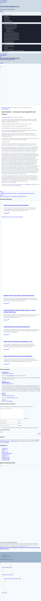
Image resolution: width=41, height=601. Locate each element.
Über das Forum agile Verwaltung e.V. (9, 46)
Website (19, 425)
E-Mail (19, 423)
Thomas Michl (5, 372)
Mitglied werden (6, 16)
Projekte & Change (5, 108)
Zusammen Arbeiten (6, 459)
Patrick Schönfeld (5, 382)
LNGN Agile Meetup (10, 397)
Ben (3, 394)
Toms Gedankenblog (11, 375)
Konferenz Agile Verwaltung (7, 453)
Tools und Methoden (6, 457)
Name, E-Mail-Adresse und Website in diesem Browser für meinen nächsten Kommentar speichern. (19, 427)
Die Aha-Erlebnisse (8, 30)
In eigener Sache (5, 452)
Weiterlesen (6, 213)
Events (3, 450)
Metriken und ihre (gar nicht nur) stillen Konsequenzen (19, 295)
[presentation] (21, 254)
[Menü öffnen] (1, 61)
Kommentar (26, 418)
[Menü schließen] (0, 563)
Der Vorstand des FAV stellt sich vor (9, 45)
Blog (3, 13)
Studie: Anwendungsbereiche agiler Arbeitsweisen (18, 356)
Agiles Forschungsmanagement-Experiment (16, 205)
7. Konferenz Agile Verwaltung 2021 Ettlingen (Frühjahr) (11, 34)
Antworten (4, 381)
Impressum (4, 554)
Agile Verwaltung (9, 401)
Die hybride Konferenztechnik (10, 31)
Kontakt (1, 11)
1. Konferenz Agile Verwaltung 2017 (9, 42)
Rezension (4, 455)
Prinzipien (27, 184)
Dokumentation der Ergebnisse (10, 28)
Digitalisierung (4, 449)
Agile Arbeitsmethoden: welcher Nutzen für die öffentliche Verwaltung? (14, 50)
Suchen (1, 431)
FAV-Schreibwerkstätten (7, 20)
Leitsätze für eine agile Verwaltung (9, 49)
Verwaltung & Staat (5, 458)
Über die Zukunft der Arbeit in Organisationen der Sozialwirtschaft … (13, 196)
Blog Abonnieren (5, 51)
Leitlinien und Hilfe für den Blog (8, 21)
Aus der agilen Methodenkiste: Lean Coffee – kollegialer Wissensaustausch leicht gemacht (17, 193)
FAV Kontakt (6, 442)
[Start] (2, 107)
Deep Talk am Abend (7, 17)
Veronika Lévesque (6, 117)
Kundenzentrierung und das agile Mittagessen (17, 326)
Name (19, 420)
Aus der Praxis (4, 448)
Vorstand (4, 557)
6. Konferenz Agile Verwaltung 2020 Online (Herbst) (11, 35)
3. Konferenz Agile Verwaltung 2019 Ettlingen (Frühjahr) (11, 39)
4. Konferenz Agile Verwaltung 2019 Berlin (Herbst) (11, 38)
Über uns (3, 592)
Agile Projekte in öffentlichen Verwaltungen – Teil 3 (18, 341)
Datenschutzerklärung (6, 556)
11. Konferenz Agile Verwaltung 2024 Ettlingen (10, 24)
